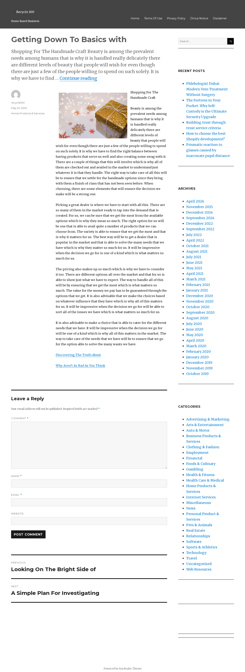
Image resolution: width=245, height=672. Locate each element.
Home (135, 18)
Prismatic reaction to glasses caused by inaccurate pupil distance (208, 150)
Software (194, 541)
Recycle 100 (25, 12)
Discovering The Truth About (78, 355)
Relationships (198, 536)
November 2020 (199, 301)
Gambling (194, 469)
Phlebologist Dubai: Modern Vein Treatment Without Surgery (207, 89)
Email (16, 494)
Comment (20, 418)
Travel (191, 558)
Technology (196, 552)
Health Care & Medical (205, 480)
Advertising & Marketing (207, 419)
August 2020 (197, 318)
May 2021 (194, 268)
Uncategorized (199, 564)
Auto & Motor (198, 430)
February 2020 (198, 351)
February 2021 (198, 285)
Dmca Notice (199, 18)
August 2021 (196, 251)
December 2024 (199, 212)
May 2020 (194, 335)
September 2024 (200, 218)
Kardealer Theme (130, 668)
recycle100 (18, 102)
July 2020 (194, 324)
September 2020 (200, 312)
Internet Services (201, 497)
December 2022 (199, 223)
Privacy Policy (176, 18)
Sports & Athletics (201, 547)
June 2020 (194, 329)
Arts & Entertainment (205, 425)
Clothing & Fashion (202, 447)
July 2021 (193, 257)
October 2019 (197, 374)
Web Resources (199, 569)
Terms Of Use (153, 18)
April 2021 (194, 273)
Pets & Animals (199, 525)
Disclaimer (220, 18)
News (190, 508)
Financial (194, 458)
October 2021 (197, 246)
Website (17, 513)
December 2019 (199, 362)
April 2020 (195, 340)
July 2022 (194, 235)
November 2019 (199, 368)
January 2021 (197, 290)
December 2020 (199, 296)
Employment (197, 452)
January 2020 (197, 357)
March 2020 (196, 346)
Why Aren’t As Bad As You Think (80, 365)
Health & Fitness (200, 475)
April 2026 (195, 201)
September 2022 (200, 229)
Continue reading (78, 78)
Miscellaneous (198, 503)
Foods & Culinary (200, 463)
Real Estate (195, 530)
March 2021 (196, 279)
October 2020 (197, 307)
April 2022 (195, 240)
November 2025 (199, 207)
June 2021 (194, 262)
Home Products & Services (27, 113)
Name (16, 476)
